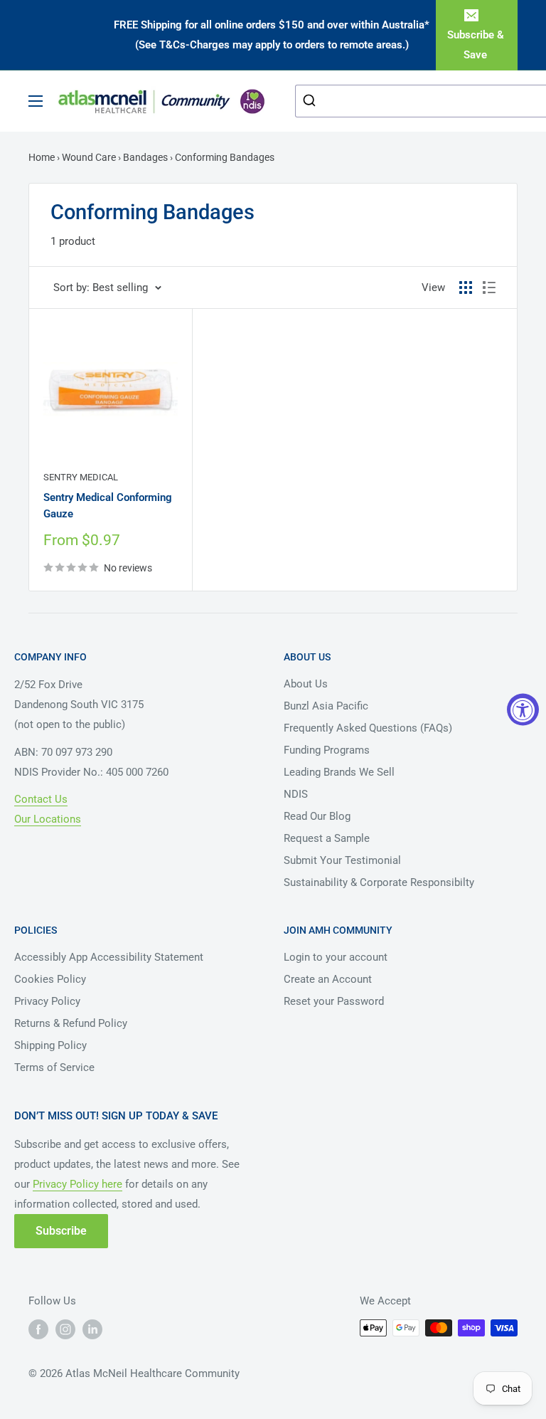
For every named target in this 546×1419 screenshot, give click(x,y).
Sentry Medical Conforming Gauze (107, 505)
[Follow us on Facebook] (38, 1329)
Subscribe (61, 1231)
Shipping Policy (50, 1045)
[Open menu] (35, 101)
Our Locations (47, 819)
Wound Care (89, 157)
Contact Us (41, 799)
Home (42, 157)
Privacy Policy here (77, 1184)
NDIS (296, 794)
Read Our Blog (317, 816)
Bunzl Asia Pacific (326, 706)
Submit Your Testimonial (342, 860)
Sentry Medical (80, 477)
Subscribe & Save (475, 44)
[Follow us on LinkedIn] (92, 1329)
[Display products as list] (489, 287)
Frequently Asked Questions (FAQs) (368, 728)
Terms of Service (54, 1067)
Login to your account (335, 957)
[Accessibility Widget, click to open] (523, 710)
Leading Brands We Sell (339, 772)
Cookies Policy (50, 979)
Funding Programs (327, 750)
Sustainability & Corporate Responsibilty (379, 882)
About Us (306, 683)
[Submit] (311, 101)
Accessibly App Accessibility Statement (108, 957)
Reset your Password (334, 1001)
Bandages (145, 157)
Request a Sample (327, 838)
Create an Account (328, 979)
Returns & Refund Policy (70, 1023)
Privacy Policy (47, 1001)
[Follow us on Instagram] (65, 1329)
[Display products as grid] (465, 287)
